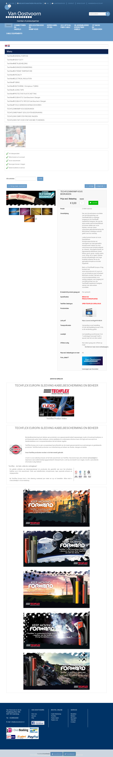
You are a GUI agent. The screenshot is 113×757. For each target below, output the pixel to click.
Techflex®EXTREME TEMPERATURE (19, 71)
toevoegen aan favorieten (90, 369)
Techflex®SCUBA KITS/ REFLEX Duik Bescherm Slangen (26, 101)
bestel (94, 203)
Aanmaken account (95, 3)
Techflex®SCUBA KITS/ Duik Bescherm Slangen (23, 97)
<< (17, 186)
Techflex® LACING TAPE (15, 90)
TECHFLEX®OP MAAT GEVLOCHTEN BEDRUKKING (24, 112)
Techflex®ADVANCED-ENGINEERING (19, 67)
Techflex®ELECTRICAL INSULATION (19, 79)
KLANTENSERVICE (59, 3)
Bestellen (73, 714)
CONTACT (71, 3)
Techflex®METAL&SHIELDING (17, 63)
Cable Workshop (56, 714)
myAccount (81, 3)
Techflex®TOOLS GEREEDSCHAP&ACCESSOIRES (24, 105)
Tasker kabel (55, 718)
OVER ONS (11, 3)
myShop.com (59, 378)
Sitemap (73, 720)
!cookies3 (57, 754)
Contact (73, 722)
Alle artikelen (10, 178)
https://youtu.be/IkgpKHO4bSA (92, 320)
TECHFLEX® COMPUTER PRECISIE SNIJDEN (22, 116)
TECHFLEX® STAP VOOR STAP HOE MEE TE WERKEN (25, 120)
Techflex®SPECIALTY (14, 75)
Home (8, 25)
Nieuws (33, 716)
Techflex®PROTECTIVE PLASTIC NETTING (22, 94)
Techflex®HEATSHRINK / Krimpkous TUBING (22, 86)
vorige (91, 186)
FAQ (47, 3)
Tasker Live (54, 720)
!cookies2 (46, 754)
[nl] (8, 46)
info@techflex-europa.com (15, 144)
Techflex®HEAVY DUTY (15, 60)
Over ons (34, 714)
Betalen (73, 716)
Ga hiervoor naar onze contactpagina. (97, 347)
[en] (6, 46)
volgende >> (101, 186)
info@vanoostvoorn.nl (17, 722)
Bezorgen (74, 718)
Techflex (53, 716)
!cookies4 (70, 754)
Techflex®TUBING (13, 82)
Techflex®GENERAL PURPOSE (17, 56)
